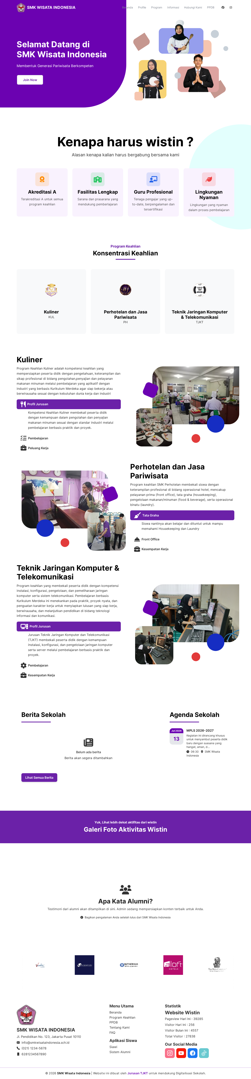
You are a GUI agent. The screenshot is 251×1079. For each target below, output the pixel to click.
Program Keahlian (122, 1017)
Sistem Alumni (119, 1052)
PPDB (210, 7)
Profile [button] (142, 7)
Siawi (113, 1047)
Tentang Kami (119, 1027)
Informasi (173, 7)
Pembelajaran (38, 438)
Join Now (30, 80)
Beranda (127, 7)
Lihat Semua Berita (39, 777)
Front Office (150, 539)
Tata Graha (150, 515)
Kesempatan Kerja (155, 549)
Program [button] (156, 7)
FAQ (112, 1032)
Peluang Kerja (38, 448)
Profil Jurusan (37, 404)
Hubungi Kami (193, 7)
